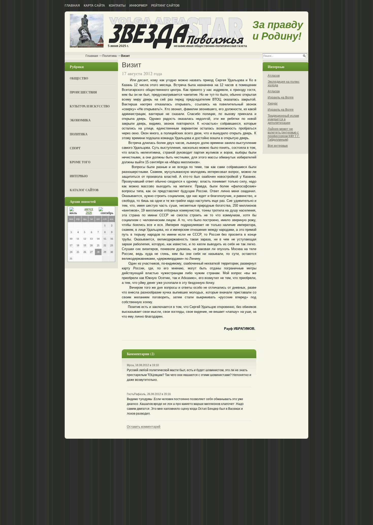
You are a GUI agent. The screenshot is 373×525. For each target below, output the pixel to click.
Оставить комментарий (143, 427)
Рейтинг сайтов (165, 5)
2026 (89, 213)
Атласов (274, 75)
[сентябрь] (106, 211)
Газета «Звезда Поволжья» (87, 31)
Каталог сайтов (84, 190)
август (88, 209)
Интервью (79, 176)
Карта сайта (94, 5)
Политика (109, 56)
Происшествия (83, 92)
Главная (72, 5)
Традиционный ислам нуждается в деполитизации (283, 119)
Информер (138, 5)
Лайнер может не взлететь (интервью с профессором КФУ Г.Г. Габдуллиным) (284, 134)
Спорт (75, 148)
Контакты (117, 5)
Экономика (80, 120)
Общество (79, 78)
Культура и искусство (90, 106)
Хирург (273, 103)
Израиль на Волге (281, 97)
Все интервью (278, 145)
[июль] (74, 211)
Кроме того (80, 162)
